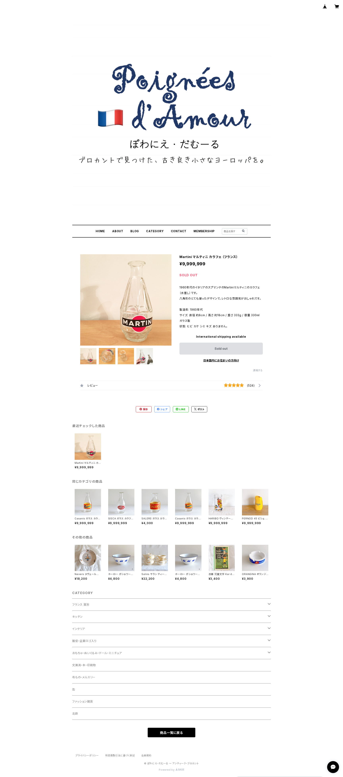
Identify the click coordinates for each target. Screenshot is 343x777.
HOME (100, 231)
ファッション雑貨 (82, 701)
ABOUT (117, 231)
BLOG (134, 231)
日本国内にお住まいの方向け (221, 360)
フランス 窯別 (81, 604)
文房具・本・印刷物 (84, 665)
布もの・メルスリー (83, 677)
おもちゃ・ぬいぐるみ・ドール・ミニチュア (97, 653)
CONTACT (179, 231)
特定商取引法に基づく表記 (120, 755)
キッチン (77, 616)
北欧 (75, 713)
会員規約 (146, 755)
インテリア (78, 628)
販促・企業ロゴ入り (84, 641)
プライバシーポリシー (87, 755)
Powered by (167, 769)
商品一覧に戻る (171, 733)
